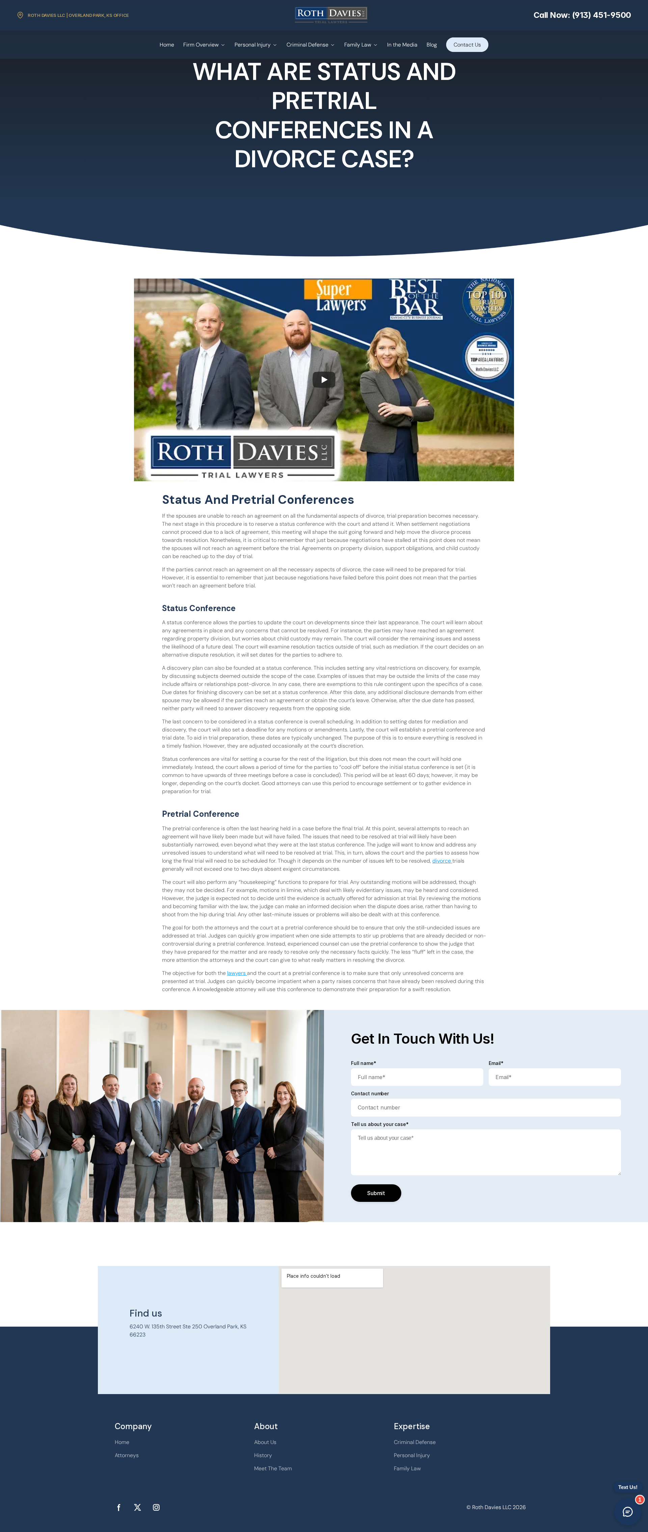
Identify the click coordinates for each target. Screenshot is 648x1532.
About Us (265, 1442)
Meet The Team (273, 1468)
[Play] (324, 380)
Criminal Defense (307, 44)
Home (167, 44)
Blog (432, 44)
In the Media (402, 44)
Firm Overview (201, 44)
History (263, 1455)
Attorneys (127, 1455)
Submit (376, 1193)
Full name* (363, 1063)
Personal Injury (253, 44)
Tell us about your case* (380, 1124)
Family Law (357, 44)
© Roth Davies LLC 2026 (496, 1507)
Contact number (370, 1093)
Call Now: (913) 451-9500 (582, 15)
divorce (442, 860)
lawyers (237, 972)
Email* (496, 1063)
